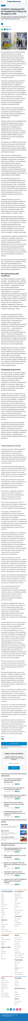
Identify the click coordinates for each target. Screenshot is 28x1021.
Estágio (16, 899)
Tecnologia (3, 913)
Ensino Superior (18, 895)
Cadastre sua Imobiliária (19, 957)
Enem (16, 901)
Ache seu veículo (4, 980)
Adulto (16, 970)
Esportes (3, 906)
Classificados (19, 960)
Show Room (17, 948)
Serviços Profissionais (19, 972)
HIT (2, 955)
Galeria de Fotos (18, 952)
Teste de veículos (4, 986)
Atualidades (17, 994)
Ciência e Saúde (4, 908)
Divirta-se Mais (6, 947)
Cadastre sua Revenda (5, 996)
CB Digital (3, 926)
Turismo (2, 915)
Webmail (3, 944)
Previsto (16, 920)
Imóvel (17, 935)
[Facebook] (5, 30)
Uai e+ (16, 1004)
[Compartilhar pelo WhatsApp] (19, 784)
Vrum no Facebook (4, 993)
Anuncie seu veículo (5, 982)
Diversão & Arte (4, 904)
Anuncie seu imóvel (18, 939)
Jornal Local (17, 982)
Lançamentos (17, 943)
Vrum (3, 978)
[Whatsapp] (2, 30)
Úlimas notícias (17, 944)
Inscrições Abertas (18, 924)
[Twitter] (8, 30)
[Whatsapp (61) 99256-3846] (8, 1009)
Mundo (2, 903)
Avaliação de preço (4, 987)
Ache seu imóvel (18, 937)
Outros (17, 999)
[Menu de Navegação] (2, 1)
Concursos (18, 916)
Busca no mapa (17, 941)
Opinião (2, 910)
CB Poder (16, 984)
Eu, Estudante (19, 891)
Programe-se (3, 951)
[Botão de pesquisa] (26, 1)
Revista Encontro (20, 988)
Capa (2, 894)
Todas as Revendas (4, 995)
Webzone (3, 943)
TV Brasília (18, 978)
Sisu (15, 908)
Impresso (4, 920)
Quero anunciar (18, 962)
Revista (16, 992)
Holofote (2, 912)
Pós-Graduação (18, 912)
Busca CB (3, 927)
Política (2, 897)
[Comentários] (10, 30)
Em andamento (17, 922)
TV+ (2, 957)
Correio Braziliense (7, 891)
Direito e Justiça (4, 924)
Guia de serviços (18, 946)
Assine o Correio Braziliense (6, 931)
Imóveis (16, 964)
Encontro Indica (18, 996)
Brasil (2, 899)
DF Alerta (16, 980)
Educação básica (18, 894)
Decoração (17, 950)
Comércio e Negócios (19, 974)
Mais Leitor (3, 958)
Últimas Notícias (18, 903)
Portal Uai (16, 1002)
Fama (2, 937)
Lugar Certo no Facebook (19, 953)
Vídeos (2, 989)
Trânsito (2, 917)
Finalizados (17, 926)
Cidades (2, 895)
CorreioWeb (5, 935)
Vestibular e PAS (18, 906)
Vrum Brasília (17, 986)
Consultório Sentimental (5, 939)
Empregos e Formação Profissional (19, 968)
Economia (3, 901)
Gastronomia (3, 941)
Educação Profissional (19, 910)
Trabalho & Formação (19, 897)
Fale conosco (17, 913)
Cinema (2, 949)
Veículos (16, 966)
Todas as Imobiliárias (19, 955)
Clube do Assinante (5, 929)
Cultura (16, 904)
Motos (2, 991)
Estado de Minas (18, 1001)
